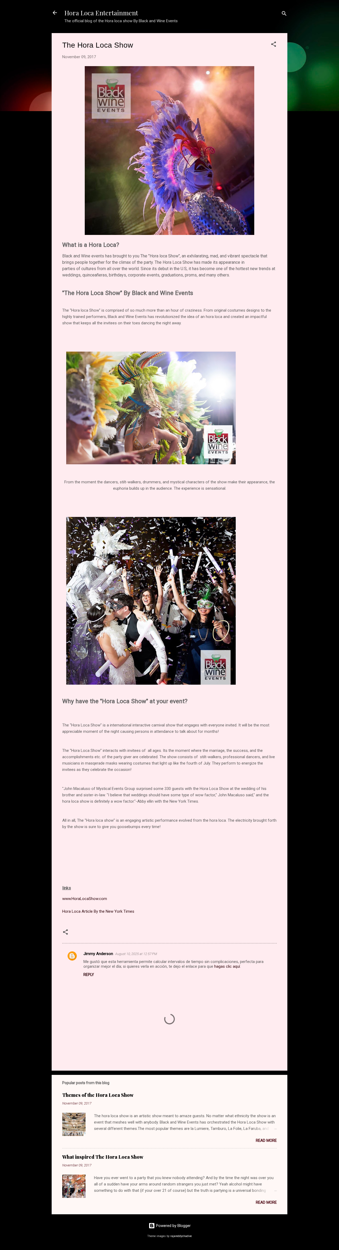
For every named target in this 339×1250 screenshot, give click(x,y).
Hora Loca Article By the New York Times (98, 911)
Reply (88, 974)
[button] (273, 45)
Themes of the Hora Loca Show (97, 1095)
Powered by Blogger (173, 1225)
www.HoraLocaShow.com (84, 898)
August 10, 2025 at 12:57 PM (136, 954)
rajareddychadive (181, 1236)
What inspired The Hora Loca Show (102, 1157)
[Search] (284, 14)
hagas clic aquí (227, 966)
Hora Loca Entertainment (101, 12)
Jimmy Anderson (98, 953)
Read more (266, 1140)
